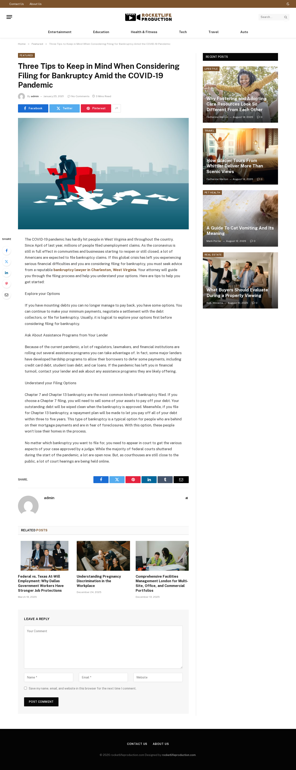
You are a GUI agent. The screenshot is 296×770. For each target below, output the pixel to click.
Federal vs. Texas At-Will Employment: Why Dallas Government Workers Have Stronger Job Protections (41, 583)
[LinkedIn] (6, 272)
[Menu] (9, 17)
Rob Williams (215, 302)
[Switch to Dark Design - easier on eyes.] (287, 3)
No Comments (80, 96)
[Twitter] (6, 261)
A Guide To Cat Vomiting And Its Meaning (240, 230)
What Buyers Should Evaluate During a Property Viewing (237, 292)
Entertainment (60, 32)
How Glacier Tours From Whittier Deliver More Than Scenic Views (235, 166)
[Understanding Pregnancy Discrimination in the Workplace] (103, 556)
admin (35, 96)
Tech (183, 32)
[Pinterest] (6, 283)
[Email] (6, 294)
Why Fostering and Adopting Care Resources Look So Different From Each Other (237, 104)
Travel (213, 32)
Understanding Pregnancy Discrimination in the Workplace (99, 581)
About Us (35, 4)
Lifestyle (211, 69)
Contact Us (16, 4)
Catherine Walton (217, 117)
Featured (26, 55)
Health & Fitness (144, 32)
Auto (244, 32)
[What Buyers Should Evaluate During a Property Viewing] (240, 280)
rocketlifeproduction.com (179, 755)
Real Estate (213, 254)
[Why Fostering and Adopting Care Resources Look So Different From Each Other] (240, 94)
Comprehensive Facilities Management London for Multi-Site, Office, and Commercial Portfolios (162, 583)
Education (101, 32)
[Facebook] (6, 250)
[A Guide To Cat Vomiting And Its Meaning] (240, 218)
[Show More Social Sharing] (116, 108)
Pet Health (212, 192)
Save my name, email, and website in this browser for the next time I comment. (82, 688)
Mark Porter (214, 241)
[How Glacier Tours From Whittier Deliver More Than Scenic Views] (240, 156)
